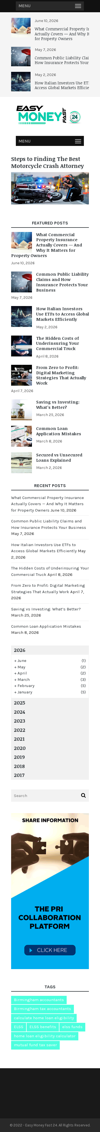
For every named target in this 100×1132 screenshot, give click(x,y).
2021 (19, 738)
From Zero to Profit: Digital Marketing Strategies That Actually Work (61, 375)
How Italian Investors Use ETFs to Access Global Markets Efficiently (66, 85)
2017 (19, 775)
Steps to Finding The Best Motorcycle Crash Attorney (47, 162)
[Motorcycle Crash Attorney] (50, 203)
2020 (20, 748)
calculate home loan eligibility (44, 1017)
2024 (19, 711)
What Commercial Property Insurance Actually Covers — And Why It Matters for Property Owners (46, 245)
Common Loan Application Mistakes (58, 431)
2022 (19, 730)
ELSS (18, 1026)
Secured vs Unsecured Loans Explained (59, 457)
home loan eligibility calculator (45, 1035)
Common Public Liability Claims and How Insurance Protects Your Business (62, 281)
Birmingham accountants (39, 999)
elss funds (72, 1026)
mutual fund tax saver (35, 1044)
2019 (19, 757)
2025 (19, 702)
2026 (19, 650)
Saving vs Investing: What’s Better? (57, 404)
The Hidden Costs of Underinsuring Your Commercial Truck (57, 343)
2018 (19, 766)
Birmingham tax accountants (42, 1008)
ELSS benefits (42, 1026)
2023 (19, 720)
